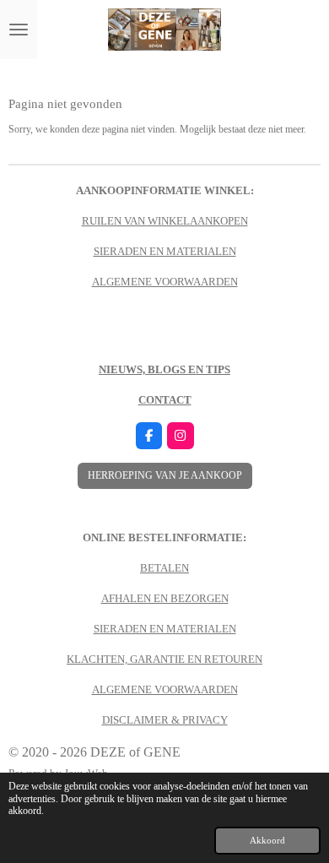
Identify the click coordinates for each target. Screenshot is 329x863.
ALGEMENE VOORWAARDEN (165, 281)
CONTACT (164, 400)
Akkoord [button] (267, 840)
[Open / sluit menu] (18, 29)
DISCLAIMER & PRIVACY (165, 720)
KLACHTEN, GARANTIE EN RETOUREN (164, 659)
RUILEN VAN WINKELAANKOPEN (165, 220)
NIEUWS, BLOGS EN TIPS (164, 369)
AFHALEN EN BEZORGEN (165, 598)
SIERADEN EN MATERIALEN (165, 251)
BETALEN (164, 568)
